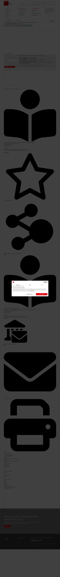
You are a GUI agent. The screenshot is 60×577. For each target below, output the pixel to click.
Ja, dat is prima (42, 294)
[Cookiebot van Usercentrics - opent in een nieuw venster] (43, 282)
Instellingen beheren (29, 294)
